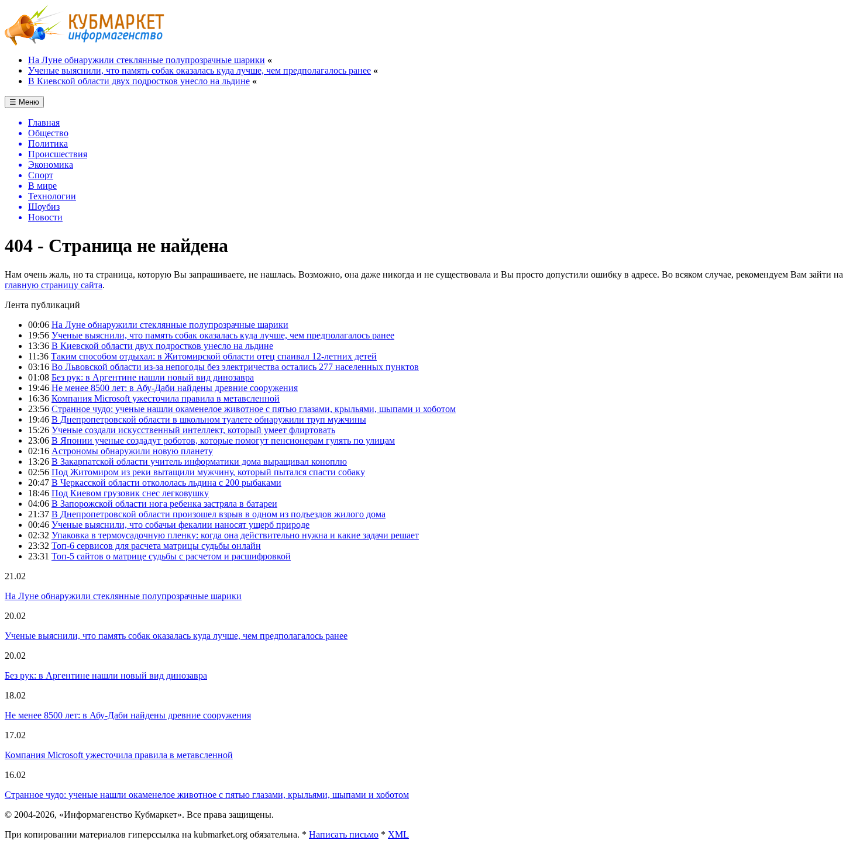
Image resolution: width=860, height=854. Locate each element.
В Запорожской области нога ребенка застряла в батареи (164, 504)
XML (398, 834)
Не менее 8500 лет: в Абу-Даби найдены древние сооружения (174, 388)
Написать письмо (344, 834)
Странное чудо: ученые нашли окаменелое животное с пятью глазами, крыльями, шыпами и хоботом (253, 409)
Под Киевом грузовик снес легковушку (130, 493)
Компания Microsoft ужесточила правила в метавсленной (165, 398)
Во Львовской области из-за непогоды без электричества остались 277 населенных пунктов (235, 367)
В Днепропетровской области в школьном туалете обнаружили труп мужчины (208, 419)
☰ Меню (24, 102)
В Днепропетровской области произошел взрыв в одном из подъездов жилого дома (218, 514)
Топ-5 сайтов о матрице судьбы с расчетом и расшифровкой (171, 556)
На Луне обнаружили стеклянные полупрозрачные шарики (146, 60)
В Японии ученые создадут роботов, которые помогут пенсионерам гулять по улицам (223, 440)
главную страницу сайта (53, 285)
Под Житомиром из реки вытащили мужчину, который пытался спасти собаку (208, 472)
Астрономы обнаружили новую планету (132, 451)
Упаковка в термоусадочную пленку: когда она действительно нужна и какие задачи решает (235, 535)
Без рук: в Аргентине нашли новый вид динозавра (152, 377)
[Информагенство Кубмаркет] (84, 42)
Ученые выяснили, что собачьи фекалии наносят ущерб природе (180, 525)
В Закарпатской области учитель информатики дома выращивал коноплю (199, 461)
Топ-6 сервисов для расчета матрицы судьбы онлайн (156, 546)
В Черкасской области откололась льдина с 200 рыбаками (166, 482)
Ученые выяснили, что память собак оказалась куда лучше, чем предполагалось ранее (199, 70)
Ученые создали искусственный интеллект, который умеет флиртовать (193, 430)
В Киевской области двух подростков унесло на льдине (139, 81)
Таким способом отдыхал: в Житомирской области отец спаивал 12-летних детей (214, 356)
